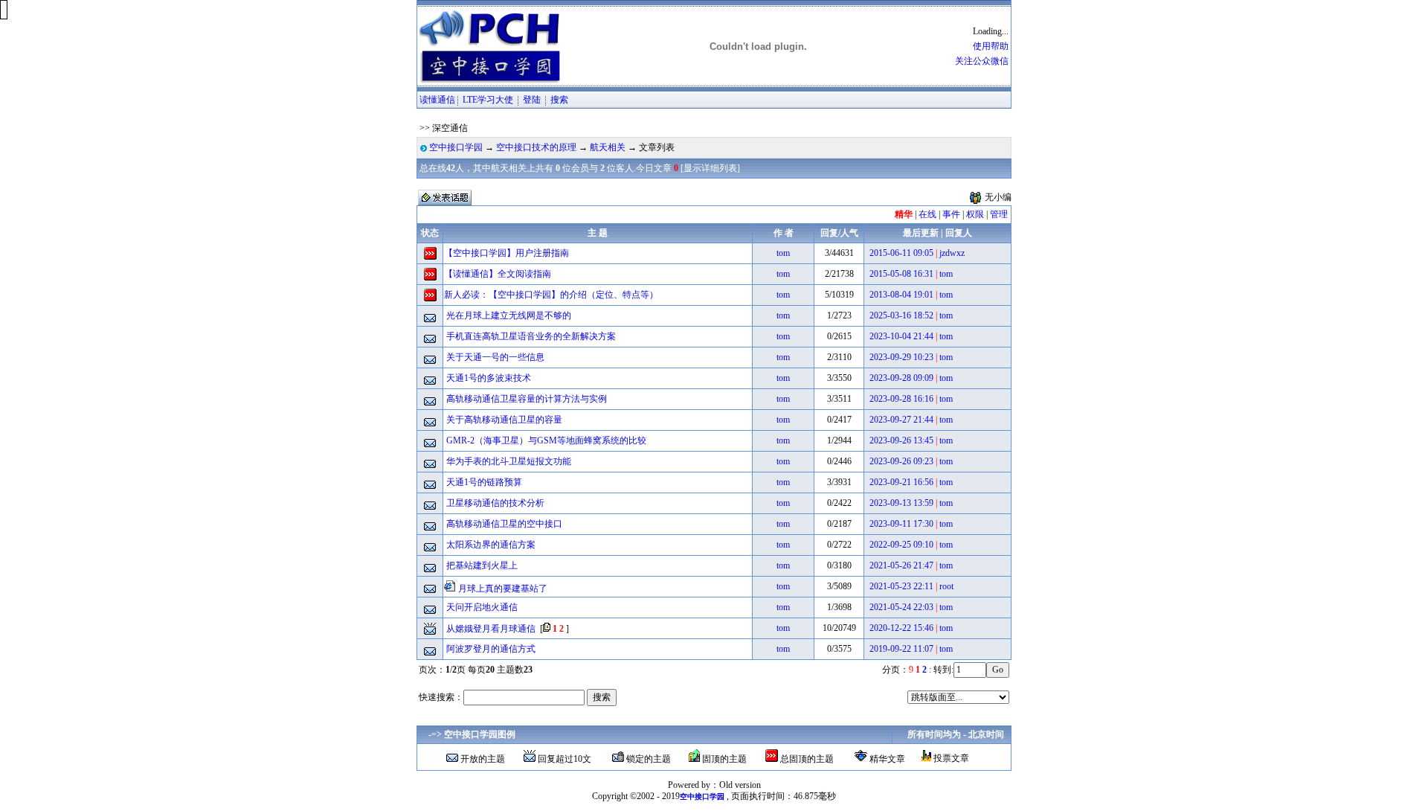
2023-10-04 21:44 (901, 336)
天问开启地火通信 (482, 607)
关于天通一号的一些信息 (495, 357)
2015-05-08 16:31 (901, 274)
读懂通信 (437, 99)
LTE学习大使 (489, 99)
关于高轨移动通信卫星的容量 (504, 419)
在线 (927, 214)
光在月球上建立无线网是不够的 (508, 315)
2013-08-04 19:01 (901, 294)
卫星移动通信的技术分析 (495, 503)
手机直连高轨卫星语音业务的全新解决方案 (531, 336)
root (946, 586)
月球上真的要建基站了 (502, 588)
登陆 (532, 99)
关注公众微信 (982, 61)
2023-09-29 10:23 (901, 357)
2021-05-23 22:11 (901, 586)
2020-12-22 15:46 (901, 628)
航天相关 (607, 147)
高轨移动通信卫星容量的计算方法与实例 (526, 399)
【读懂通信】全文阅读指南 (497, 274)
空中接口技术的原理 (536, 147)
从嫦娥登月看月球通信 (491, 629)
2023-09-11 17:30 (901, 524)
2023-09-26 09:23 (901, 461)
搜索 (559, 99)
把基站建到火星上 (482, 565)
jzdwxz (952, 253)
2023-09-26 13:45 (901, 440)
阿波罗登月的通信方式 (491, 649)
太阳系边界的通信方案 (491, 544)
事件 (951, 214)
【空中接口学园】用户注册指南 (506, 253)
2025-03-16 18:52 (901, 315)
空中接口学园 (456, 147)
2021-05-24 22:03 (901, 607)
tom (783, 253)
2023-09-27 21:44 (901, 419)
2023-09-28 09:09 (901, 378)
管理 (999, 214)
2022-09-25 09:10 (901, 544)
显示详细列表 (710, 168)
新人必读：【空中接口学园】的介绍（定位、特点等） (551, 294)
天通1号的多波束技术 (488, 378)
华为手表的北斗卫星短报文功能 (508, 461)
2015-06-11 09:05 (901, 253)
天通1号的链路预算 (484, 482)
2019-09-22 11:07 (901, 649)
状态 (430, 233)
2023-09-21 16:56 (901, 482)
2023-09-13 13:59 (901, 503)
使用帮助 (991, 46)
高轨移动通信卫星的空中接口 (504, 524)
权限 (975, 214)
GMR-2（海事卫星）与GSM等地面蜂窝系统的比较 (546, 440)
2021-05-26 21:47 (901, 565)
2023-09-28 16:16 (901, 399)
